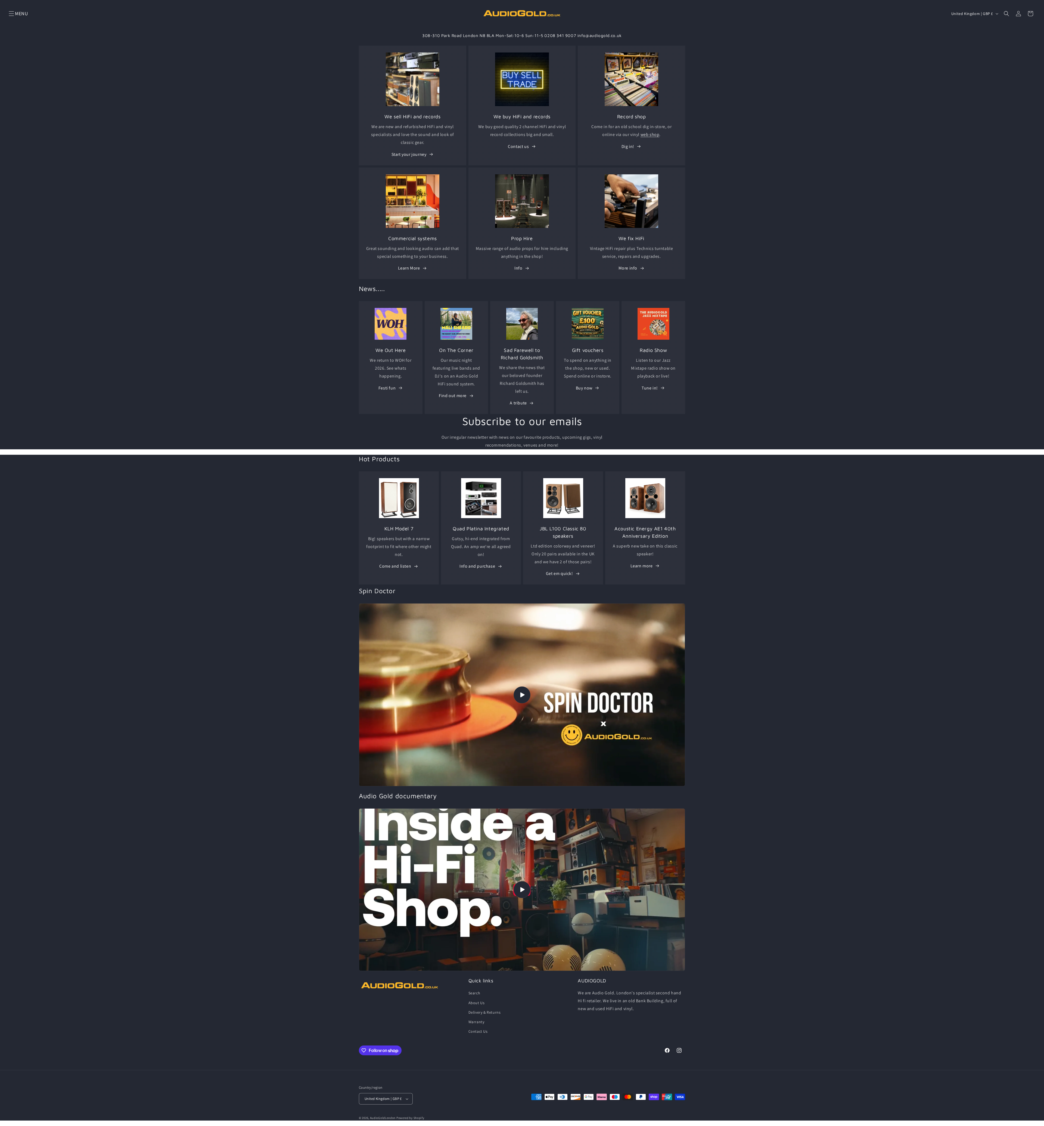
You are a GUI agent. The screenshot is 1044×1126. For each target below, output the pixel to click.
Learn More (409, 268)
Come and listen (395, 566)
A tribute (518, 403)
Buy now (584, 388)
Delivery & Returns (484, 1012)
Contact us (518, 146)
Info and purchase (477, 566)
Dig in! (628, 146)
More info (628, 268)
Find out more (453, 395)
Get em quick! (559, 573)
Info (518, 268)
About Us (476, 1002)
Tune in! (650, 388)
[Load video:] (522, 695)
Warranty (476, 1021)
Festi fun (387, 388)
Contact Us (478, 1031)
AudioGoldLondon (383, 1118)
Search (474, 993)
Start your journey (409, 154)
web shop (650, 134)
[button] (11, 14)
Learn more (641, 566)
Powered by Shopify (410, 1118)
